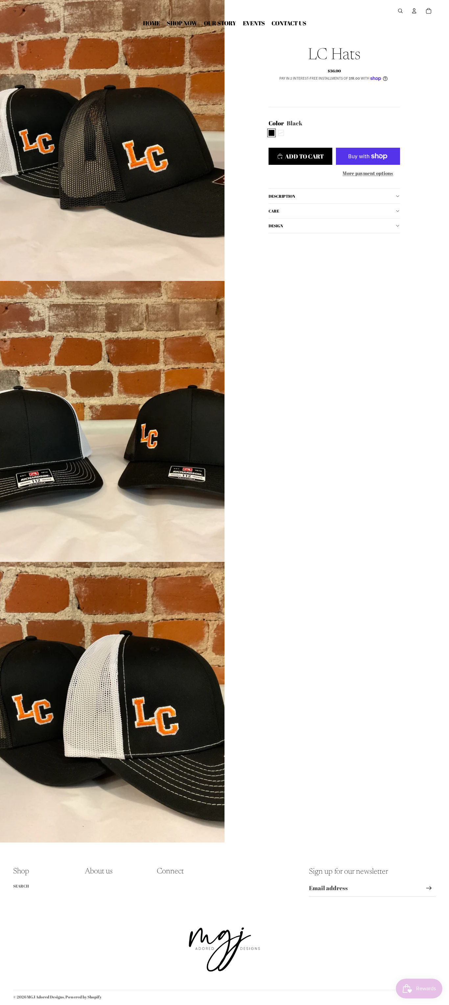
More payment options (368, 173)
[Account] (414, 11)
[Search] (400, 11)
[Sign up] (429, 888)
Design (276, 225)
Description (282, 196)
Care (274, 211)
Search (21, 886)
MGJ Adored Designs (45, 996)
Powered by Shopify (83, 996)
